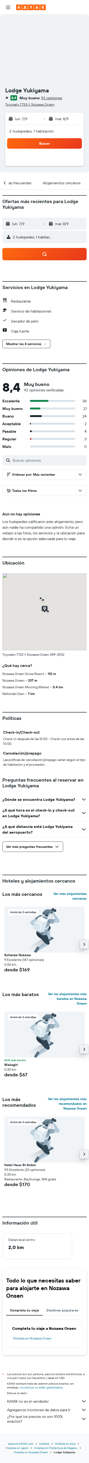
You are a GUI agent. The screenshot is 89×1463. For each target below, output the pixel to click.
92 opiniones (51, 97)
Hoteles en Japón (17, 1448)
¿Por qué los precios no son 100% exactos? (35, 1419)
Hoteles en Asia (65, 1443)
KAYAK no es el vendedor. (28, 1401)
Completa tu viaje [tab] (24, 1310)
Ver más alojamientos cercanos (70, 896)
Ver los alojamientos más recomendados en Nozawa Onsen (67, 1104)
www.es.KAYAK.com (20, 1443)
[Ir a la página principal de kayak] (31, 7)
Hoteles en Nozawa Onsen (32, 1338)
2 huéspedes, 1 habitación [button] (31, 131)
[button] (8, 7)
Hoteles (44, 1443)
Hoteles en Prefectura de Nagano (55, 1448)
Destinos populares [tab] (62, 1310)
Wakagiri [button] (11, 1065)
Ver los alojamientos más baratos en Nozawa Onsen (67, 999)
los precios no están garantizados (41, 1387)
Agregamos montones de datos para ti (38, 1409)
